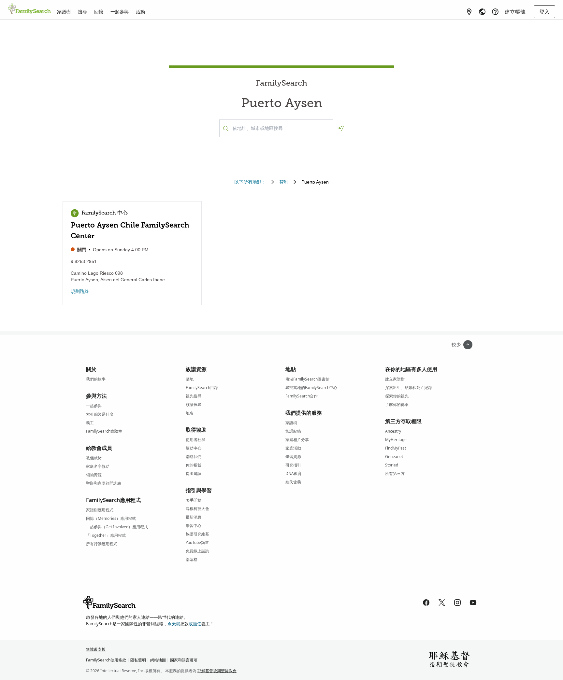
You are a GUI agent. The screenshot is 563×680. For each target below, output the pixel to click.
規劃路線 (80, 291)
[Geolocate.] (341, 128)
